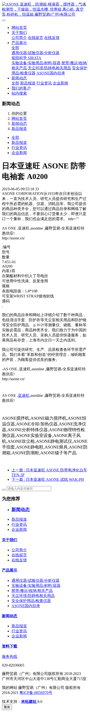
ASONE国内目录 (50, 73)
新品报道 (28, 83)
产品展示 (19, 43)
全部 (15, 48)
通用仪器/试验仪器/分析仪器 (36, 53)
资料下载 (9, 646)
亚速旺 (24, 395)
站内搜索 (19, 93)
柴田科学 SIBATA (26, 58)
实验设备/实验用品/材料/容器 (36, 63)
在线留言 (35, 38)
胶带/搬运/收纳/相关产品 (32, 591)
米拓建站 (29, 701)
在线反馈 (52, 38)
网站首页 (19, 28)
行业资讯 (44, 83)
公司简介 (19, 38)
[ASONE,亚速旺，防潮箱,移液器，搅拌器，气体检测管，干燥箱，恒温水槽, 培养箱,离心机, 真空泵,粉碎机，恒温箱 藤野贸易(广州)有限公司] (45, 9)
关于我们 (19, 33)
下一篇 (48, 479)
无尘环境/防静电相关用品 (49, 68)
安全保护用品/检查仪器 (31, 601)
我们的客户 (21, 88)
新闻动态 (19, 78)
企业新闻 (60, 83)
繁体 (7, 707)
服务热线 (9, 656)
